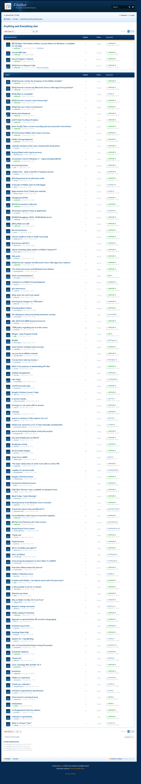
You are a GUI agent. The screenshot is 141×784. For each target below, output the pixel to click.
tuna (15, 232)
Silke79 (16, 420)
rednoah (17, 48)
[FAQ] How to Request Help (23, 65)
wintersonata (18, 193)
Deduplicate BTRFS (20, 198)
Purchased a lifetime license (24, 483)
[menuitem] (16, 15)
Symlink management (21, 373)
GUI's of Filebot (18, 554)
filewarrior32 (18, 155)
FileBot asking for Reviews (23, 613)
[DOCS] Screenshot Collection (24, 204)
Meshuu (16, 609)
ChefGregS (17, 557)
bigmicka (17, 505)
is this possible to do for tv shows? (27, 587)
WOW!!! (15, 340)
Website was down (20, 593)
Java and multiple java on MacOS (25, 438)
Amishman (17, 699)
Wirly (15, 187)
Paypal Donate (18, 541)
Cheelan (16, 148)
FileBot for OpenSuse (21, 677)
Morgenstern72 (19, 686)
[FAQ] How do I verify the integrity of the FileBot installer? (37, 81)
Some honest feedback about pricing (28, 347)
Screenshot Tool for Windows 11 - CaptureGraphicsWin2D (36, 159)
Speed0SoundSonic (20, 427)
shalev (110, 94)
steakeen (111, 185)
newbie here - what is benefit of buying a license (33, 172)
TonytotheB (18, 382)
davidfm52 (17, 647)
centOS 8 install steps (21, 386)
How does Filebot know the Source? (27, 567)
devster (16, 375)
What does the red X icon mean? (26, 295)
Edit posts (16, 256)
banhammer (17, 703)
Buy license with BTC (21, 243)
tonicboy (16, 712)
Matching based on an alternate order (28, 178)
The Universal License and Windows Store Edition (33, 269)
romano (16, 719)
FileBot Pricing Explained (22, 139)
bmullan (16, 174)
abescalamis (112, 522)
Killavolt (16, 297)
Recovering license (20, 165)
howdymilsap (112, 470)
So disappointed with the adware (26, 710)
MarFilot (16, 576)
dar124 (16, 395)
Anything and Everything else (21, 26)
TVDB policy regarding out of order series (29, 327)
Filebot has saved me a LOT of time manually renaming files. (37, 425)
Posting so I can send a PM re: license (28, 405)
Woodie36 (17, 589)
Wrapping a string (19, 444)
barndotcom (18, 310)
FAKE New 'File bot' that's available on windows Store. (35, 489)
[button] (133, 31)
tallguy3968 (18, 602)
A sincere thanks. (19, 399)
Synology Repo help (20, 632)
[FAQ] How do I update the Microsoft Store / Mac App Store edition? (41, 262)
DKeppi (16, 634)
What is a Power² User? (22, 723)
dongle (110, 191)
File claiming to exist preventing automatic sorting (33, 314)
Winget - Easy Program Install (24, 334)
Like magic (16, 379)
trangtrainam (18, 433)
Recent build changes (21, 450)
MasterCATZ (18, 239)
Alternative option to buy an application (29, 211)
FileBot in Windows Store (22, 574)
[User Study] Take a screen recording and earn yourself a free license (41, 126)
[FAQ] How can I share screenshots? (27, 107)
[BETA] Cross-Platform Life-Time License (29, 522)
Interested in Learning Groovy (25, 697)
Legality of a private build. (23, 470)
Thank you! (16, 535)
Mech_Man (17, 252)
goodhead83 (18, 356)
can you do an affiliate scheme (25, 353)
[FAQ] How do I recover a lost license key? (30, 100)
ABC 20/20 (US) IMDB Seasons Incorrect (28, 321)
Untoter (110, 684)
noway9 (110, 425)
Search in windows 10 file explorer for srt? (30, 418)
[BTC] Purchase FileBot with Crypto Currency (31, 133)
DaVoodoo (17, 498)
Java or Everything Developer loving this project (32, 431)
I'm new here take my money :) (25, 360)
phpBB (63, 766)
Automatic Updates (20, 652)
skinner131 (17, 550)
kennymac (17, 388)
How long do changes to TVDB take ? (27, 301)
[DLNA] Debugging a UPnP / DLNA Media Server (32, 217)
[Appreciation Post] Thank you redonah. (29, 191)
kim (109, 275)
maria (16, 693)
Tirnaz (16, 537)
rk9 (15, 168)
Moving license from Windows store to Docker (31, 502)
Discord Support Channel (22, 59)
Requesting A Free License (23, 528)
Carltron (16, 291)
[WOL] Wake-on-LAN (20, 223)
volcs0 (16, 407)
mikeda (16, 660)
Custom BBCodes (19, 52)
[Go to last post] (115, 43)
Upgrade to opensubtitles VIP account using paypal (34, 619)
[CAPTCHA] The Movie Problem (25, 120)
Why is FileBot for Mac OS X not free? (28, 600)
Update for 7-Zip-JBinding (22, 639)
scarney (16, 544)
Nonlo (110, 457)
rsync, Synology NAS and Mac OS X (26, 665)
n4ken (16, 492)
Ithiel (110, 697)
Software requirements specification (28, 690)
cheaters (17, 258)
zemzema (17, 680)
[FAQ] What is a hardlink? (22, 94)
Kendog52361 (18, 271)
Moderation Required (21, 113)
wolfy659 (111, 600)
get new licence (18, 288)
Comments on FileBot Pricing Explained (28, 282)
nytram (16, 641)
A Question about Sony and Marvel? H (28, 509)
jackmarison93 (19, 511)
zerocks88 (17, 317)
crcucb (16, 369)
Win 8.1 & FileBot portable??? (24, 548)
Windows (40, 48)
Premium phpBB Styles (77, 768)
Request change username (23, 606)
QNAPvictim (17, 459)
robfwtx (16, 323)
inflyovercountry (19, 401)
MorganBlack (18, 472)
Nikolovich (17, 245)
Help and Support (42, 68)
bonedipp (17, 278)
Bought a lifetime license (22, 476)
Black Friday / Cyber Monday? (24, 496)
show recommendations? (22, 275)
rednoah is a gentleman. (22, 716)
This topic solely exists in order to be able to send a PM (35, 463)
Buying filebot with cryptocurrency (27, 152)
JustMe (110, 574)
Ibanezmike (18, 570)
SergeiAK (17, 213)
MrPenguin (17, 343)
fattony (110, 658)
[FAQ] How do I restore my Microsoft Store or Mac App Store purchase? (42, 87)
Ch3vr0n (17, 414)
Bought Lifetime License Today (25, 392)
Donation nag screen (21, 626)
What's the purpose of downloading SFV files (31, 366)
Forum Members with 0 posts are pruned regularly (33, 515)
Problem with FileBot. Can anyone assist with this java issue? (38, 580)
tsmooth (16, 628)
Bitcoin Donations (19, 230)
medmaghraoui (19, 531)
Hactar (16, 180)
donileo (16, 284)
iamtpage (17, 466)
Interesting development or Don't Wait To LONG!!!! (34, 561)
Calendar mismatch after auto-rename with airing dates (36, 146)
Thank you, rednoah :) (21, 684)
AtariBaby (17, 349)
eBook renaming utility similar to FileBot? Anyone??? (34, 249)
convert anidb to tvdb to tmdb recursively (30, 236)
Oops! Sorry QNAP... (20, 457)
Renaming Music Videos (22, 308)
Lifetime (15, 412)
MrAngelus (17, 362)
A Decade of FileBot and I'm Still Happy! (28, 185)
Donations (16, 671)
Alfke (15, 485)
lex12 (16, 622)
